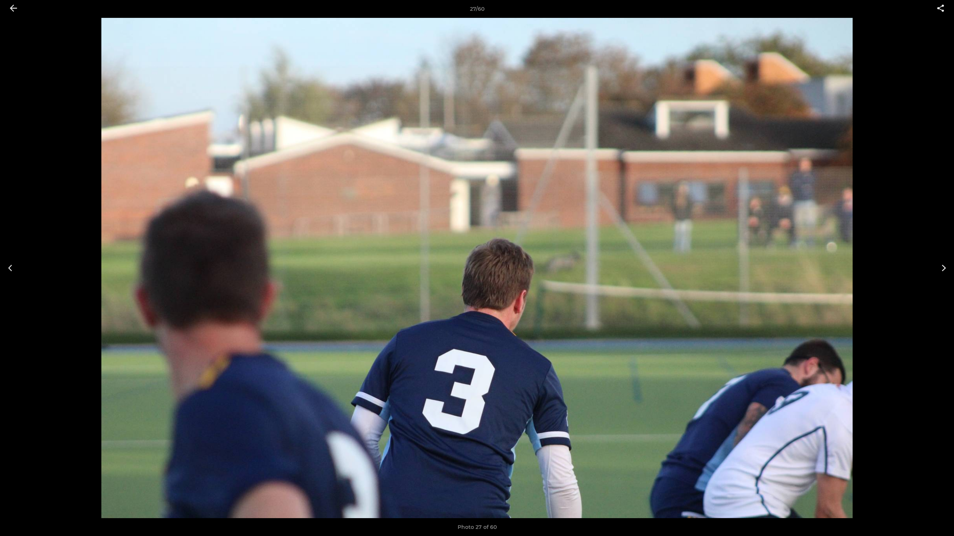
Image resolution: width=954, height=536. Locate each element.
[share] (940, 9)
